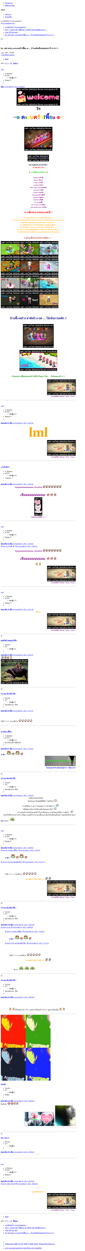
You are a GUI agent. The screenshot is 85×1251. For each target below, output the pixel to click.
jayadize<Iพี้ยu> (6, 731)
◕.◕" (2, 53)
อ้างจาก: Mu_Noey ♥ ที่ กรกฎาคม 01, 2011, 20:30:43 (19, 1184)
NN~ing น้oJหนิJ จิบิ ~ (8, 693)
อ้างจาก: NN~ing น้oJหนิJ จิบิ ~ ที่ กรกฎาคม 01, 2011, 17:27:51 (23, 862)
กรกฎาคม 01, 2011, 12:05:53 (17, 423)
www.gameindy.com (7, 23)
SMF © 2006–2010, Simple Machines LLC (39, 1244)
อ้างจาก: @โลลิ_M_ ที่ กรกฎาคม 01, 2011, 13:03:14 (19, 546)
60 (11, 63)
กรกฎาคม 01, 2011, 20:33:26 (17, 1181)
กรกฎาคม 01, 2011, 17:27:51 (17, 711)
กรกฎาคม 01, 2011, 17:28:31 (17, 749)
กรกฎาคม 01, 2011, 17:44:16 (17, 795)
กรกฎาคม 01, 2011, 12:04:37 (13, 87)
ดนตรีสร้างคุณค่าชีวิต (9, 640)
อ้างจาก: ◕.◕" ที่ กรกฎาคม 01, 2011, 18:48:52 (17, 927)
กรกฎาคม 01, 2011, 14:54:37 (17, 655)
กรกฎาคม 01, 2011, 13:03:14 (17, 484)
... (9, 63)
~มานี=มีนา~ (5, 467)
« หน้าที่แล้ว (5, 55)
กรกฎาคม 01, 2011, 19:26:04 (17, 1101)
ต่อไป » (12, 55)
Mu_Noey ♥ (5, 1138)
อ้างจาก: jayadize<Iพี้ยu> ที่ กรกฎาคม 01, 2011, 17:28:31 (20, 850)
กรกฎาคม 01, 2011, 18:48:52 (17, 848)
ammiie (3, 1084)
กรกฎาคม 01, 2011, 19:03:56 (17, 997)
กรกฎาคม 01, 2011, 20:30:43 (17, 1152)
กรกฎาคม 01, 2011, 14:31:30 (17, 609)
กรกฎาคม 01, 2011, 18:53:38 (17, 925)
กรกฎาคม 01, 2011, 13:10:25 (17, 544)
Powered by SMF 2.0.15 (14, 1244)
